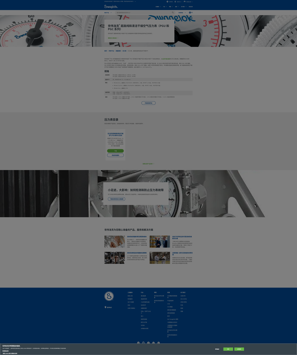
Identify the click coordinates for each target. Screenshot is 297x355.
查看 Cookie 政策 (7, 353)
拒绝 (228, 349)
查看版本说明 (14, 353)
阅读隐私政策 (5, 351)
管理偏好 (217, 349)
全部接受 (239, 349)
